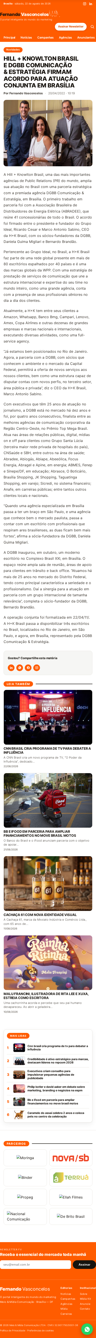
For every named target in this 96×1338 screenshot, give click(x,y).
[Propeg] (25, 1197)
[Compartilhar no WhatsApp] (19, 667)
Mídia (64, 1308)
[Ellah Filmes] (71, 1197)
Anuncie (85, 1303)
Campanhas (45, 37)
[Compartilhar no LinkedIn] (11, 667)
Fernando (24, 14)
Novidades (13, 49)
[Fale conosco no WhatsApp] (87, 1329)
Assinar (84, 1264)
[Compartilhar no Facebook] (28, 667)
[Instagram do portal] (36, 667)
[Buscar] (92, 26)
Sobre (84, 1293)
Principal (9, 37)
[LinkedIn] (90, 4)
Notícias (26, 37)
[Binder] (25, 1177)
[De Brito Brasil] (71, 1216)
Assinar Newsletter (70, 26)
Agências (65, 37)
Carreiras (66, 1313)
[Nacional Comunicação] (25, 1216)
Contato (85, 1308)
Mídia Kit (85, 1298)
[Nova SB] (71, 1157)
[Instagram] (84, 4)
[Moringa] (25, 1157)
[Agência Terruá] (71, 1177)
